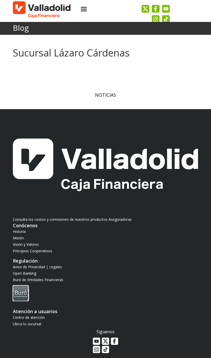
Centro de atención (29, 317)
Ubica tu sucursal (27, 323)
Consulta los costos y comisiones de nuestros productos (61, 219)
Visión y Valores (26, 244)
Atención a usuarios (35, 311)
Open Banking (24, 273)
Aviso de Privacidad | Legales (37, 266)
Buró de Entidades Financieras (38, 279)
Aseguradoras (120, 219)
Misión (18, 237)
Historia (19, 231)
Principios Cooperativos (32, 250)
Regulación (25, 260)
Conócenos (25, 225)
